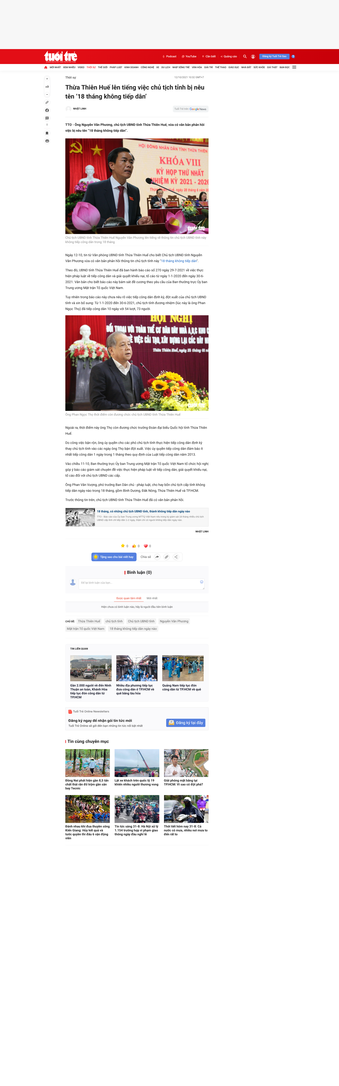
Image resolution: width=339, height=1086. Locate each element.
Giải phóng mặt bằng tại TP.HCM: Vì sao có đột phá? (183, 782)
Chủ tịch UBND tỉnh (141, 621)
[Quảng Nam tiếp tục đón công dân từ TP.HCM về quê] (183, 668)
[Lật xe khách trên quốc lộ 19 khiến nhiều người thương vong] (137, 763)
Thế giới (103, 67)
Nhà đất (246, 67)
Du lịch (165, 67)
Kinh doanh (131, 67)
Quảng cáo (230, 56)
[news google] (191, 109)
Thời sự (91, 67)
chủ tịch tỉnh (114, 621)
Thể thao (220, 67)
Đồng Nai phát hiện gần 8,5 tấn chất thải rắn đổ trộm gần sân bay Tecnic (86, 784)
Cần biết (211, 56)
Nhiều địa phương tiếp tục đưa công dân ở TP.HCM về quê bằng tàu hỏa (135, 689)
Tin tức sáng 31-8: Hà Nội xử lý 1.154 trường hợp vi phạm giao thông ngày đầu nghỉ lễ (136, 830)
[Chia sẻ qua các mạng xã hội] (176, 557)
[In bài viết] (47, 141)
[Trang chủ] (45, 67)
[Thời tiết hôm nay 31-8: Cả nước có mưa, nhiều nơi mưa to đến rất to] (186, 809)
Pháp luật (116, 67)
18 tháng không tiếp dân (179, 261)
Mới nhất (55, 67)
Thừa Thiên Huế (89, 621)
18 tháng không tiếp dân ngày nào (133, 629)
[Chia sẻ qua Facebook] (157, 557)
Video (81, 67)
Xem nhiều (69, 67)
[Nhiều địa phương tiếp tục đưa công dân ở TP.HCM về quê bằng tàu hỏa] (137, 668)
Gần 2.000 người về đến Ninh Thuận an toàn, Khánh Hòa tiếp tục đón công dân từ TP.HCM (90, 691)
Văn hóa (197, 67)
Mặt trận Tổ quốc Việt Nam (85, 629)
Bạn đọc (285, 67)
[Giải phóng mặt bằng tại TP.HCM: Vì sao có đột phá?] (186, 763)
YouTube (191, 56)
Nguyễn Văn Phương (174, 621)
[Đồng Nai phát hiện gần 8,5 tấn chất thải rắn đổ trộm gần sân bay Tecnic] (87, 763)
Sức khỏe (259, 67)
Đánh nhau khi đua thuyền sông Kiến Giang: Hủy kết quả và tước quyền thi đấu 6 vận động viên (87, 832)
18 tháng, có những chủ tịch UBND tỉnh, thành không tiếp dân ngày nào (143, 511)
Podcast (171, 56)
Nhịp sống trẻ (181, 67)
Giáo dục (234, 67)
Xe (157, 67)
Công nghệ (147, 67)
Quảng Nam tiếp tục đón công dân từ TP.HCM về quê (181, 687)
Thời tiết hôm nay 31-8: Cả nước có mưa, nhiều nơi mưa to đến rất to (186, 830)
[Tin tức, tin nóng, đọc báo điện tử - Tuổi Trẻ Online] (60, 56)
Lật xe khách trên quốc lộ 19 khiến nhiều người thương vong (136, 782)
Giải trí (208, 67)
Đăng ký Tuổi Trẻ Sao (274, 56)
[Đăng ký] (185, 723)
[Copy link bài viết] (166, 557)
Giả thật (272, 67)
